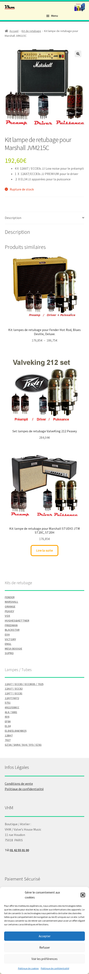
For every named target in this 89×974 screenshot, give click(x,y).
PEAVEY (9, 611)
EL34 (8, 726)
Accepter (45, 936)
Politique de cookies (28, 968)
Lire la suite (44, 550)
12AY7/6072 (12, 698)
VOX (7, 616)
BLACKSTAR (12, 630)
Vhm (10, 7)
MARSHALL (11, 602)
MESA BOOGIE (13, 648)
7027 (8, 740)
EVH (7, 634)
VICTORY (10, 639)
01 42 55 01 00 (19, 850)
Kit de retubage (31, 31)
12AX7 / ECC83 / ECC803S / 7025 (24, 684)
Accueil (14, 31)
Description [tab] (13, 218)
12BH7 (9, 735)
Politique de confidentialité (55, 968)
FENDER (9, 597)
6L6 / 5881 (11, 712)
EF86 (8, 721)
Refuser (44, 947)
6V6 (7, 717)
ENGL (8, 644)
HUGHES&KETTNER (17, 620)
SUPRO (9, 653)
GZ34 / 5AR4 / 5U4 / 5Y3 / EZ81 (23, 745)
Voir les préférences (44, 959)
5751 (8, 702)
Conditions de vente (19, 783)
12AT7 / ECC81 (13, 693)
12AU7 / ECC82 (14, 688)
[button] (83, 895)
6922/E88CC (12, 707)
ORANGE (10, 606)
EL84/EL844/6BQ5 (15, 731)
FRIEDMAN (11, 625)
